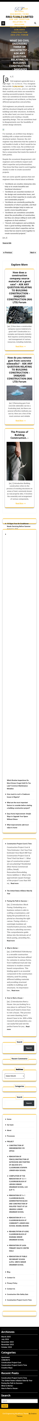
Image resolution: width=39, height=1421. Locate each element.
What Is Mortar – (13, 948)
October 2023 (6, 1347)
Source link (7, 243)
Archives (19, 1070)
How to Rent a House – (15, 998)
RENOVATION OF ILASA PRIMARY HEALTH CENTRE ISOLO (19, 1248)
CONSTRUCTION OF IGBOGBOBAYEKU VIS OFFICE (17, 1148)
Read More (19, 346)
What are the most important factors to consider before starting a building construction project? (19, 805)
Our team (10, 1125)
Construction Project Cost (11, 1363)
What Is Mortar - (7, 1386)
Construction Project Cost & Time (19, 844)
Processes (11, 1136)
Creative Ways (6, 1368)
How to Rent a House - (10, 1388)
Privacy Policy (12, 1283)
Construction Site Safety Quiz (17, 1294)
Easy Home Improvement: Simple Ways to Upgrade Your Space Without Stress (19, 816)
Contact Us (11, 1278)
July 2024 (5, 1339)
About (9, 1130)
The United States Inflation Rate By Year (16, 1381)
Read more (15, 883)
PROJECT (10, 1142)
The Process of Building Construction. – (19, 434)
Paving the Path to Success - (12, 1383)
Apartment (5, 1357)
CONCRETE (5, 1360)
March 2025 (6, 1337)
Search (19, 1042)
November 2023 (7, 1345)
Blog (8, 1272)
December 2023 (7, 1342)
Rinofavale (18, 86)
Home (14, 6)
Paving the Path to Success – (17, 901)
